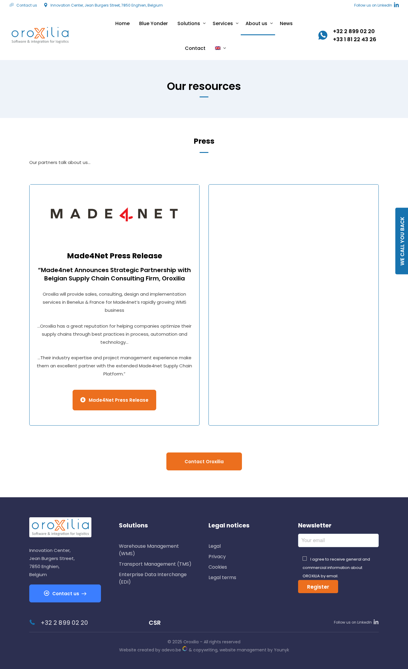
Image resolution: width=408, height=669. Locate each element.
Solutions (188, 23)
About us (256, 23)
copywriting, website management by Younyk (241, 650)
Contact (195, 48)
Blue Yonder (153, 23)
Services (223, 23)
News (286, 23)
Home (122, 23)
